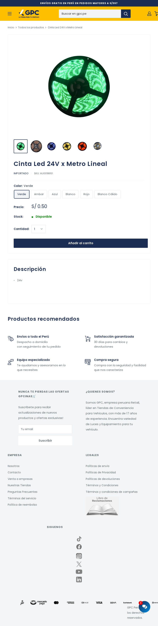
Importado (21, 173)
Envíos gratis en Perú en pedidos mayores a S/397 (79, 3)
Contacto (14, 472)
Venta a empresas (20, 479)
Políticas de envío (97, 466)
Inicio (11, 27)
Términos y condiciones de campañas (112, 492)
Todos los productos (31, 27)
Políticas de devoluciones (103, 479)
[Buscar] (126, 13)
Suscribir (45, 441)
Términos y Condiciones (102, 485)
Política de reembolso (22, 505)
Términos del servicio (22, 498)
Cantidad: (21, 229)
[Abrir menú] (10, 13)
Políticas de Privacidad (101, 472)
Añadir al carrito (80, 243)
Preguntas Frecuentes (22, 492)
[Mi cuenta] (149, 14)
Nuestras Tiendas (19, 485)
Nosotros (13, 466)
